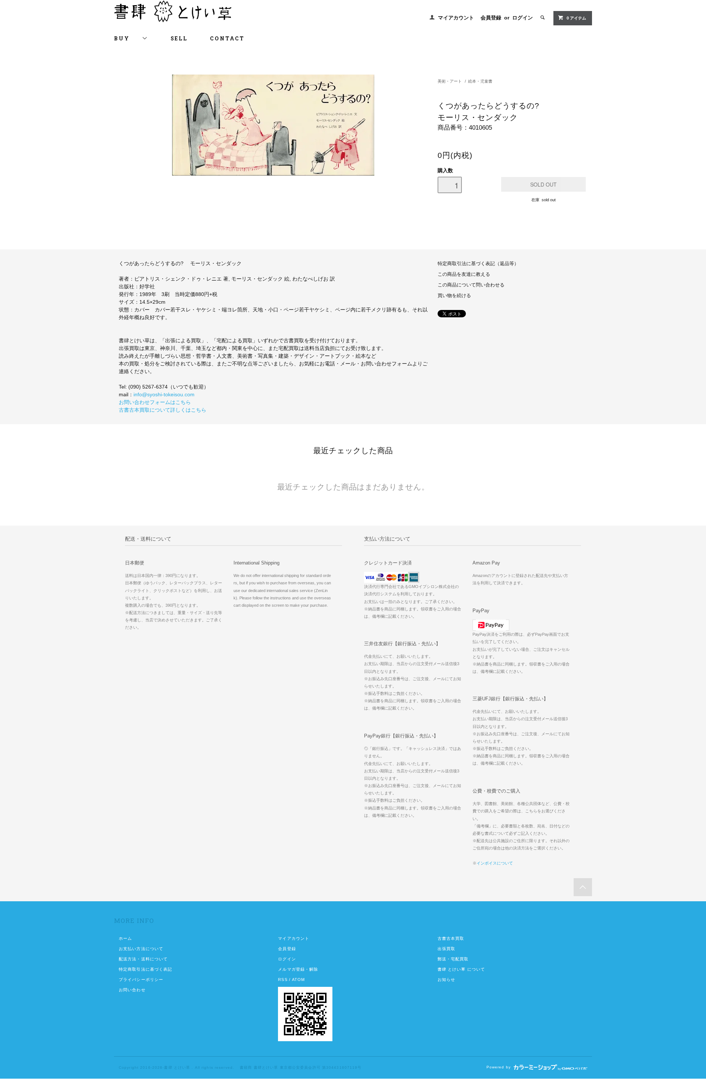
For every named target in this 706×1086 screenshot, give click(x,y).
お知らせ (446, 979)
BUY (128, 38)
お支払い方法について (141, 948)
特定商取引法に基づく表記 (145, 969)
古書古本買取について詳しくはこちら (162, 410)
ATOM (298, 979)
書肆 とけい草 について (461, 969)
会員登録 (491, 18)
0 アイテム (576, 18)
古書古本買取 (451, 938)
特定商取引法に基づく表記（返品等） (478, 263)
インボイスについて (495, 863)
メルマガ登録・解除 (298, 969)
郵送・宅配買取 (453, 959)
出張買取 (446, 948)
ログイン (522, 18)
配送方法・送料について (143, 959)
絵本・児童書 (480, 81)
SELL (179, 38)
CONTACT (227, 38)
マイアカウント (456, 18)
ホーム (125, 938)
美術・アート (450, 81)
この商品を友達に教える (464, 274)
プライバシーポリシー (141, 979)
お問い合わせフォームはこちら (155, 402)
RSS (282, 979)
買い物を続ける (454, 295)
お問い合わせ (132, 990)
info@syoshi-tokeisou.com (164, 394)
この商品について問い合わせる (471, 285)
